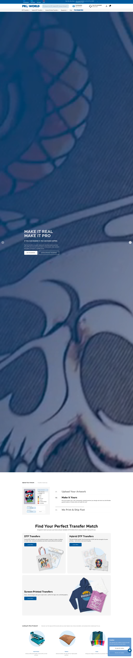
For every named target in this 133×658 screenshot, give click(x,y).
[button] (110, 6)
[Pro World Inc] (31, 6)
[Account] (106, 6)
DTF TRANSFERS (31, 252)
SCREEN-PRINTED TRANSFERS (49, 252)
